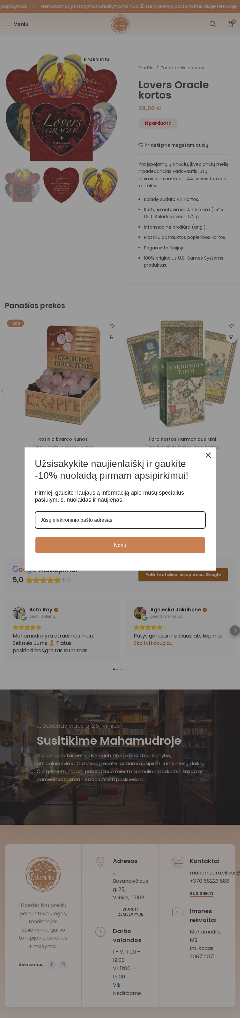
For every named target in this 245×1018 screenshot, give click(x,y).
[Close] (208, 455)
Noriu (120, 545)
